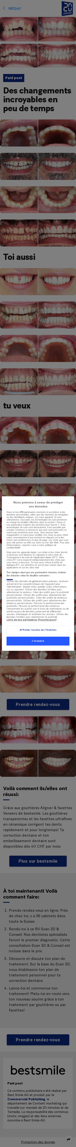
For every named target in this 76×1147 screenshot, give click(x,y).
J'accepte (38, 641)
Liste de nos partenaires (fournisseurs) (31, 620)
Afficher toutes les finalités (38, 630)
